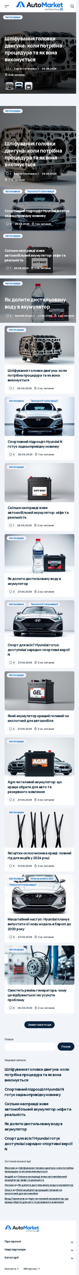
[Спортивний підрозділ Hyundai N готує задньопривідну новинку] (39, 53)
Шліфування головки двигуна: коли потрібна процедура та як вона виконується (37, 1075)
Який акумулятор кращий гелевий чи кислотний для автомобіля (33, 1191)
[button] (7, 6)
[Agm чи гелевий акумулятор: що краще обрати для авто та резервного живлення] (39, 757)
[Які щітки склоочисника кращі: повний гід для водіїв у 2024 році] (39, 828)
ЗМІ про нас (30, 1268)
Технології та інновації (40, 17)
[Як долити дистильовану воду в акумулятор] (39, 300)
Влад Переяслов (15, 1198)
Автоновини (12, 17)
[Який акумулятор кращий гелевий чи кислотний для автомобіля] (39, 690)
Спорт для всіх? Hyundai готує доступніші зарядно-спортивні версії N (38, 1144)
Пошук (9, 1039)
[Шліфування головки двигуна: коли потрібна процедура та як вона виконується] (39, 146)
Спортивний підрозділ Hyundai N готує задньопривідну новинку (34, 1092)
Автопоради (12, 110)
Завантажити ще (39, 1025)
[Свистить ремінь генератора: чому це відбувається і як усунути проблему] (39, 965)
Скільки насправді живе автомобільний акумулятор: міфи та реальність (38, 1109)
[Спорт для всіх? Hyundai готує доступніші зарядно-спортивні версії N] (39, 620)
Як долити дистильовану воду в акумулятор (34, 1126)
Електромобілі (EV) (42, 878)
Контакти (10, 1268)
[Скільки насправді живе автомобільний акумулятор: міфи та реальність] (39, 253)
